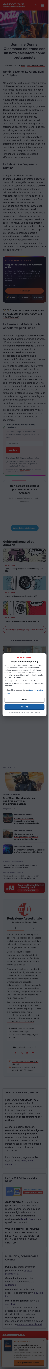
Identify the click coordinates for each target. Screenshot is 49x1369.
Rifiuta (24, 699)
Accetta (24, 707)
